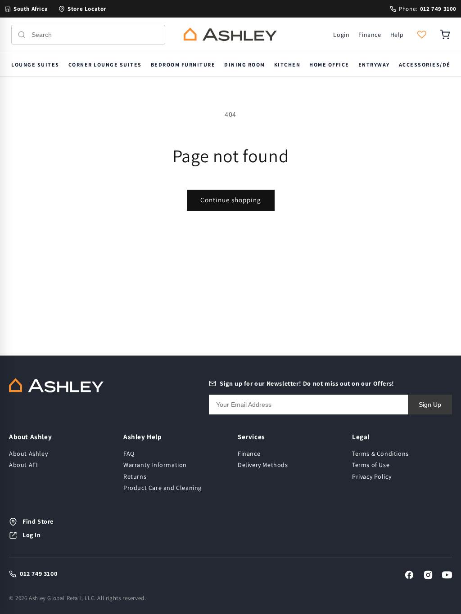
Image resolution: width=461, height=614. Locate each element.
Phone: (427, 9)
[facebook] (409, 575)
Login (341, 35)
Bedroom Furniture (183, 64)
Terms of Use (370, 465)
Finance (369, 35)
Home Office (329, 64)
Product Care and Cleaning (162, 488)
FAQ (129, 453)
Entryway (374, 64)
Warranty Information (155, 465)
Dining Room (244, 64)
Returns (134, 476)
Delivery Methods (263, 465)
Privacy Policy (371, 476)
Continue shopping (230, 200)
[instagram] (428, 575)
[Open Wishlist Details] (422, 35)
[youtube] (447, 575)
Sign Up (430, 404)
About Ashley (28, 453)
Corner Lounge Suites (105, 64)
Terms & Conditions (380, 453)
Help (397, 35)
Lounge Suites (35, 64)
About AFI (23, 465)
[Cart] (445, 35)
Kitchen (287, 64)
